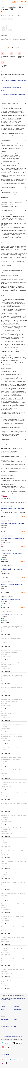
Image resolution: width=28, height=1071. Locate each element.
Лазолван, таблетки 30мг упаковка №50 (12, 872)
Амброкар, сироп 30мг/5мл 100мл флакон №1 (13, 792)
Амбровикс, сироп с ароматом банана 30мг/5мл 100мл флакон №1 (11, 627)
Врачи (15, 1019)
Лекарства (4, 1012)
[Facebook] (6, 1059)
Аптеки (23, 516)
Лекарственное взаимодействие (17, 94)
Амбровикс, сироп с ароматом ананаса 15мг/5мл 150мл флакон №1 (11, 639)
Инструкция (11, 15)
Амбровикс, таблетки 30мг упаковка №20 (12, 538)
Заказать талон (5, 1019)
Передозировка (5, 94)
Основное (3, 15)
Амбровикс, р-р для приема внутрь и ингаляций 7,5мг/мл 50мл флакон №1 (11, 568)
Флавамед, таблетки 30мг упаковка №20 (12, 916)
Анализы (16, 1023)
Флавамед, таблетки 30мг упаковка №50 (12, 926)
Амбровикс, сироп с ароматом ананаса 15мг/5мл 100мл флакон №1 (11, 712)
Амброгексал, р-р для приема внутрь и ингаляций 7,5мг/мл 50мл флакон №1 (11, 735)
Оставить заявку (18, 1012)
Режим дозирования (19, 83)
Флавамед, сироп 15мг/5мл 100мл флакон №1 (13, 937)
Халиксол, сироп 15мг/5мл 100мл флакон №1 (13, 614)
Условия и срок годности (7, 97)
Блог (15, 1026)
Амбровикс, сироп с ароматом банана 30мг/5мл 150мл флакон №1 (11, 688)
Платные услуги (5, 1023)
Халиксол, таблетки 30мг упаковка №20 (12, 584)
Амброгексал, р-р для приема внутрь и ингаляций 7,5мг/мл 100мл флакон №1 (11, 758)
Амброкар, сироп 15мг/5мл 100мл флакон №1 (13, 782)
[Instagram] (2, 1063)
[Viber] (18, 1059)
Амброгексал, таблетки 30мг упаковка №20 (13, 747)
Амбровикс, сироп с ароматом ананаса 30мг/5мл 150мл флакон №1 (11, 651)
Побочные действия (6, 87)
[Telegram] (22, 1059)
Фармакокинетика (21, 80)
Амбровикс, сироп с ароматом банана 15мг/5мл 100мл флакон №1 (11, 663)
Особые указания (19, 90)
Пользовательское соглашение (8, 1033)
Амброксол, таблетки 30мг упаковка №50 (12, 553)
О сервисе (16, 1006)
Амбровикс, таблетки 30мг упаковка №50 (12, 724)
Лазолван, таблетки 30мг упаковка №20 (12, 599)
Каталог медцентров (6, 1026)
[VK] (10, 1059)
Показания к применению (7, 83)
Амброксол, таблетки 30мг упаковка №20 (12, 508)
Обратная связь (18, 1009)
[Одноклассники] (2, 1059)
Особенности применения (7, 90)
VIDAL (8, 498)
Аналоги (19, 15)
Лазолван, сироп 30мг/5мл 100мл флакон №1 (13, 893)
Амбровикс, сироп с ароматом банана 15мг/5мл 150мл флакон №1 (11, 675)
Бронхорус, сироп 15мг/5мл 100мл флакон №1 (14, 861)
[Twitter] (14, 1059)
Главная (3, 1006)
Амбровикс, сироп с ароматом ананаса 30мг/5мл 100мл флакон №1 (11, 700)
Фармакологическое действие (8, 80)
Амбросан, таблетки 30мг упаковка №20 (12, 850)
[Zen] (6, 1063)
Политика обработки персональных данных (11, 1036)
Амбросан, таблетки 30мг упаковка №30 (12, 840)
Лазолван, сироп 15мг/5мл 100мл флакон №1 (13, 882)
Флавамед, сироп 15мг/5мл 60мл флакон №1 (13, 948)
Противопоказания (16, 87)
